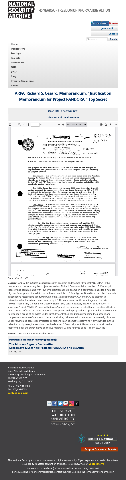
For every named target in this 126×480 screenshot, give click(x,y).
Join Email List (109, 28)
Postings (16, 53)
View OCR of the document (63, 117)
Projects (15, 57)
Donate (113, 23)
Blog (13, 76)
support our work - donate (100, 449)
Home (14, 44)
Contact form (96, 463)
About (14, 85)
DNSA (14, 71)
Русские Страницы (22, 80)
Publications (18, 48)
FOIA (13, 67)
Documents (17, 62)
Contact (113, 33)
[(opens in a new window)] (49, 405)
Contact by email (18, 392)
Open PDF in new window (62, 110)
